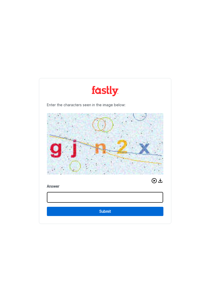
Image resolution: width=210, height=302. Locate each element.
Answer (53, 186)
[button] (154, 181)
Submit (105, 211)
